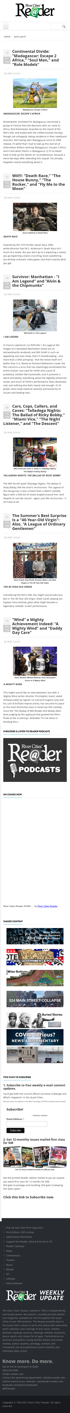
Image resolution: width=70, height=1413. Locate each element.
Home (7, 36)
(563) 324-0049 (10, 1370)
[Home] (35, 10)
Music (9, 1264)
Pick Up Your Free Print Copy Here (24, 1227)
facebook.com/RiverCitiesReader (20, 1385)
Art (7, 1273)
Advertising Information (19, 1236)
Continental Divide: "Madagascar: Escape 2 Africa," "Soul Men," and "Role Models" (35, 58)
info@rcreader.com (12, 1374)
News (9, 1250)
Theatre (10, 1260)
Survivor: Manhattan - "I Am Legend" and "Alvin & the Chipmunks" (36, 281)
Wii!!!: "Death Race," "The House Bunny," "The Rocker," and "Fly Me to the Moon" (38, 182)
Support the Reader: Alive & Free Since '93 (29, 1241)
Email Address (15, 1119)
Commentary (13, 1255)
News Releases (14, 1283)
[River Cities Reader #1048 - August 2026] (35, 850)
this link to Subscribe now (32, 1197)
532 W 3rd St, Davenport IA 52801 (20, 1366)
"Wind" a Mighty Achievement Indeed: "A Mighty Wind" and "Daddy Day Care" (37, 626)
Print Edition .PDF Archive (20, 1232)
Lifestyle (10, 1278)
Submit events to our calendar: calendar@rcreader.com (32, 1381)
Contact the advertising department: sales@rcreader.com (33, 1377)
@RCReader (8, 1388)
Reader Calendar (15, 1246)
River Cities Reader (48, 906)
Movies (10, 1269)
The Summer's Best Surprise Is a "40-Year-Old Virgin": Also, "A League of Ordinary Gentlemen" (39, 522)
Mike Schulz (13, 73)
